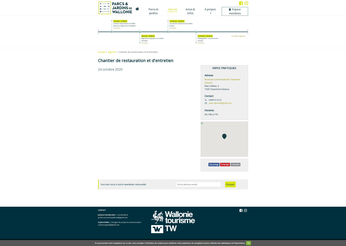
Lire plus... (117, 28)
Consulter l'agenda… (238, 36)
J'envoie (236, 164)
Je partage (214, 164)
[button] (224, 136)
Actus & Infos (190, 11)
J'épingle (225, 164)
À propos (210, 9)
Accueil (101, 52)
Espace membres (235, 11)
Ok (248, 243)
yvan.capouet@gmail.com (220, 103)
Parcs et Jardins (153, 11)
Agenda (172, 9)
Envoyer (230, 184)
